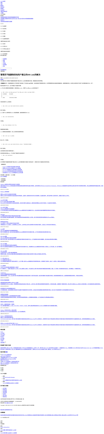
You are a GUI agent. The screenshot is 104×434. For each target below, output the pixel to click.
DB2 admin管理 (3, 236)
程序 (4, 229)
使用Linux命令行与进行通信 (8, 194)
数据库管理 (6, 280)
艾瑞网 (28, 415)
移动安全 (6, 221)
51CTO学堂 (5, 383)
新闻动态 (5, 389)
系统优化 (11, 316)
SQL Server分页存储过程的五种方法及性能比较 (13, 171)
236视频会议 (55, 415)
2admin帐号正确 (7, 208)
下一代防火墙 (3, 258)
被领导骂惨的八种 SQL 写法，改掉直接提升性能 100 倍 (12, 347)
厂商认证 (19, 18)
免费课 (1, 8)
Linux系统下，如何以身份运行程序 (9, 223)
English (4, 393)
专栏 (9, 21)
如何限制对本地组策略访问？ (8, 288)
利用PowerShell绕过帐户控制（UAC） (9, 323)
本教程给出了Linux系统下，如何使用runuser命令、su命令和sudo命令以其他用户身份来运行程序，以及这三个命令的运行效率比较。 (28, 224)
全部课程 (2, 18)
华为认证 (15, 18)
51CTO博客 (5, 380)
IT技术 (22, 18)
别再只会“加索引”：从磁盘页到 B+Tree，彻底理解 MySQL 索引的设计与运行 (67, 347)
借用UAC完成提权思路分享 (6, 317)
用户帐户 (2, 280)
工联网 (47, 415)
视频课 (1, 17)
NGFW (7, 258)
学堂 (1, 4)
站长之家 (32, 415)
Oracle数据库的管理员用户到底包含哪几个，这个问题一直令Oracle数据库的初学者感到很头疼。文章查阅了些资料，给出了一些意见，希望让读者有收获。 (33, 261)
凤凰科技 (14, 415)
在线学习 (2, 20)
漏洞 (1, 221)
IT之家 (45, 415)
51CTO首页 (2, 1)
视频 (4, 60)
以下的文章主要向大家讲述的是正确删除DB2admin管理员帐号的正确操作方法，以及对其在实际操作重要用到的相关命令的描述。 (28, 210)
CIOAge (7, 377)
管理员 (1, 301)
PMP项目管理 (26, 18)
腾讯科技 (6, 415)
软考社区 (2, 7)
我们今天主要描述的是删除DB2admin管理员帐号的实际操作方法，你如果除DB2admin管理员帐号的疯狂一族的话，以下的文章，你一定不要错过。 (31, 246)
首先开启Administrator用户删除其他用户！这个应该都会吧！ (13, 311)
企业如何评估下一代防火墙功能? (8, 252)
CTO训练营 (16, 383)
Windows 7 (2, 316)
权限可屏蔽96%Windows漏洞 (9, 282)
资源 (3, 21)
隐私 (3, 221)
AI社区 (4, 63)
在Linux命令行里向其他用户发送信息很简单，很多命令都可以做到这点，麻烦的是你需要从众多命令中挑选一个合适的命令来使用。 (28, 203)
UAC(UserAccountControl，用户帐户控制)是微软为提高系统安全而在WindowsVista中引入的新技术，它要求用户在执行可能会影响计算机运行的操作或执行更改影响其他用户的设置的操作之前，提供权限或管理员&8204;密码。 (48, 318)
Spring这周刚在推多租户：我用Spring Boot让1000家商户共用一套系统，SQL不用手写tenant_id (41, 349)
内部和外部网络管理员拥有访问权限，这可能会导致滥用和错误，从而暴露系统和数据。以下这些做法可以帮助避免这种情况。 (27, 297)
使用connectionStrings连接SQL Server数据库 (12, 168)
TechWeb (25, 415)
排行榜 (7, 17)
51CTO (4, 377)
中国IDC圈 (60, 415)
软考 (8, 18)
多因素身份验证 (6, 301)
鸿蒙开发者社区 (3, 11)
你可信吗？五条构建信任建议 (10, 295)
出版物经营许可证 (8, 409)
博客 (1, 2)
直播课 (13, 17)
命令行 (4, 200)
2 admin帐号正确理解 (8, 237)
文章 (1, 21)
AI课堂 (1, 12)
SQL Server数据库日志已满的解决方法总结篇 (12, 169)
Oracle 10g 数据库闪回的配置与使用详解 (11, 166)
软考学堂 (17, 17)
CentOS (2, 272)
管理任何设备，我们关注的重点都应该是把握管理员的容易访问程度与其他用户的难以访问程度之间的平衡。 (23, 253)
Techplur (13, 377)
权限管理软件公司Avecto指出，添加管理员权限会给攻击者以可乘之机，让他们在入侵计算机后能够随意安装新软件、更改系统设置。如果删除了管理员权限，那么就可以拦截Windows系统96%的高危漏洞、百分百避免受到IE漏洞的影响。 (50, 284)
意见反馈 (5, 392)
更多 (6, 352)
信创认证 (11, 18)
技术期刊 (5, 64)
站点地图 (5, 391)
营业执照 (2, 409)
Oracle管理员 (3, 265)
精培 (9, 383)
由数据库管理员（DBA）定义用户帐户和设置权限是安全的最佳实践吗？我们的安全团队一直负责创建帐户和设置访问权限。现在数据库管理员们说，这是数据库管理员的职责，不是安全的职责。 (41, 275)
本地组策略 (5, 294)
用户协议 (5, 395)
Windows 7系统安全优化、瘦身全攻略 (8, 310)
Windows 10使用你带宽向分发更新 (10, 184)
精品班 (1, 5)
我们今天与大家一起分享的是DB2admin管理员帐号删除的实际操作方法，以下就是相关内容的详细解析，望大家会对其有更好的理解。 (29, 239)
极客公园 (51, 415)
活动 (4, 66)
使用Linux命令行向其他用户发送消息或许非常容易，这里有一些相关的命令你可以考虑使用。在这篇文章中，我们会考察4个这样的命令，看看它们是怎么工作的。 (35, 195)
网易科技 (10, 415)
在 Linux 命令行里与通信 (7, 201)
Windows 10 (2, 191)
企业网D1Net (65, 415)
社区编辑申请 (3, 69)
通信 (7, 200)
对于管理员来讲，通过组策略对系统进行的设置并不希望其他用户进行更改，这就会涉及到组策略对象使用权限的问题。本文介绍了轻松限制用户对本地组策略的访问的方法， (37, 289)
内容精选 (5, 58)
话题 (4, 61)
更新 (8, 191)
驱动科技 (18, 415)
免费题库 (31, 18)
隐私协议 (5, 396)
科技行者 (22, 415)
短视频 (10, 17)
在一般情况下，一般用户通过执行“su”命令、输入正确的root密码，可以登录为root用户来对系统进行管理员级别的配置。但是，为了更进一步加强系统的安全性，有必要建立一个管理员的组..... (40, 268)
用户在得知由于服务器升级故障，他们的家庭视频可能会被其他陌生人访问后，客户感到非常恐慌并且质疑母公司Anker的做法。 (27, 217)
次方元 (72, 415)
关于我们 (5, 388)
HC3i (10, 377)
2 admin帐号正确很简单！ (9, 230)
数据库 (5, 176)
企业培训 (2, 9)
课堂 (7, 21)
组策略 (1, 294)
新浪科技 (2, 415)
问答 (5, 21)
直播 (11, 21)
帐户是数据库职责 (8, 274)
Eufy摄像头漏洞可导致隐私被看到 (10, 215)
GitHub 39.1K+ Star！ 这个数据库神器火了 (92, 347)
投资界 (69, 415)
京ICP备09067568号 (9, 402)
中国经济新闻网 (40, 415)
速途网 (35, 415)
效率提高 (7, 316)
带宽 (6, 191)
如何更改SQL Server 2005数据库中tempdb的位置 (13, 172)
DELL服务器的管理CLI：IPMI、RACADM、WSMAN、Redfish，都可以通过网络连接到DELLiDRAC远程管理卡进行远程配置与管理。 (29, 305)
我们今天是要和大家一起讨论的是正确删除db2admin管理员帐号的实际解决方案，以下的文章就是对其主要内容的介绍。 (25, 231)
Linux (1, 200)
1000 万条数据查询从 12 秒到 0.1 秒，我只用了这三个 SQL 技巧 (37, 347)
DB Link (2, 176)
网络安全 (12, 301)
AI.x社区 (20, 380)
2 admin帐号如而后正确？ (8, 245)
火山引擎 (76, 415)
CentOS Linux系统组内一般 (9, 267)
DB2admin (2, 214)
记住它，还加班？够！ (7, 304)
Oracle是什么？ (6, 259)
